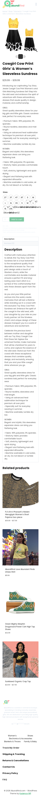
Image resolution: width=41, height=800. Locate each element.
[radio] (5, 197)
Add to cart (16, 219)
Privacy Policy (10, 773)
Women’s (12, 735)
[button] (35, 35)
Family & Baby (30, 741)
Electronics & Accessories (20, 738)
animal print (11, 232)
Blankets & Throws (12, 741)
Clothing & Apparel (9, 230)
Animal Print (23, 228)
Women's (14, 228)
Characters (32, 228)
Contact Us (9, 766)
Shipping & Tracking (14, 754)
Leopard (19, 232)
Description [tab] (9, 239)
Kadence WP (25, 793)
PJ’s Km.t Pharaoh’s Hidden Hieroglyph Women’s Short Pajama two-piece (17, 515)
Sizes (5, 192)
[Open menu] (36, 4)
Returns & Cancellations (16, 760)
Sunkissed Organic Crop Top (18, 681)
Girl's (18, 230)
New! (22, 230)
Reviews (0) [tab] (9, 243)
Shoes (30, 735)
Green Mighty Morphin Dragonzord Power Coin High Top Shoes (20, 627)
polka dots (27, 232)
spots (33, 232)
